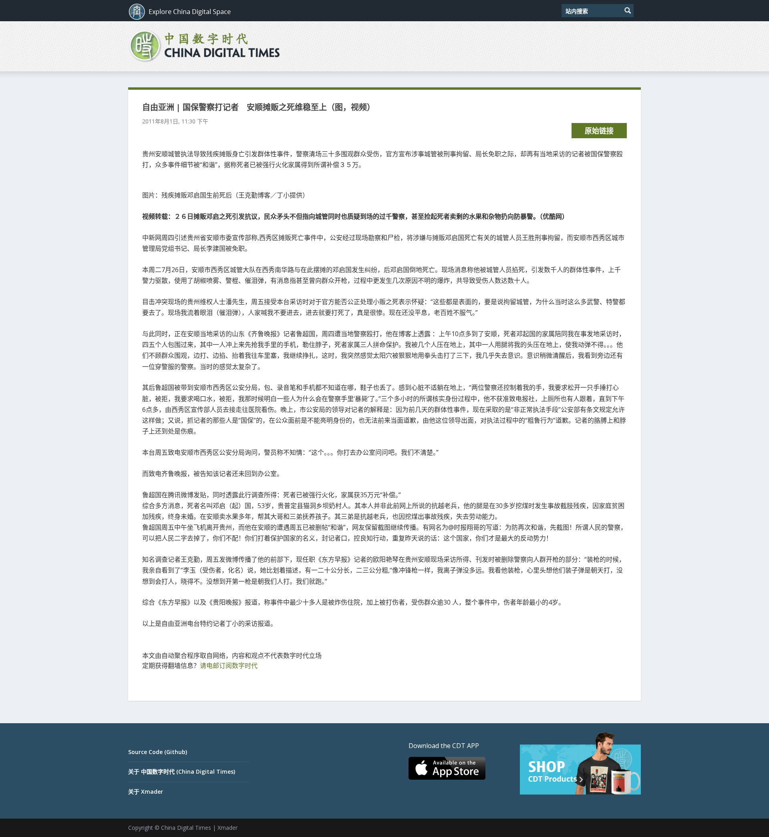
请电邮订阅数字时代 (229, 665)
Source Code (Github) (157, 752)
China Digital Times (186, 827)
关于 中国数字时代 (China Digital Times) (181, 771)
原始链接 (599, 130)
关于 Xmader (145, 791)
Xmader (227, 827)
